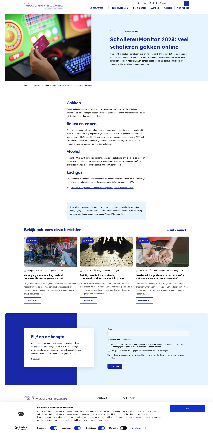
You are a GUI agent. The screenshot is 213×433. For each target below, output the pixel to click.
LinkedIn (36, 359)
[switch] (77, 428)
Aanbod (155, 8)
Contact (153, 3)
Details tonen (137, 428)
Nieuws (37, 85)
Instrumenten (139, 8)
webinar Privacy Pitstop (107, 214)
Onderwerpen (96, 10)
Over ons (142, 3)
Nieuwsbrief (183, 8)
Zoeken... (164, 3)
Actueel (168, 8)
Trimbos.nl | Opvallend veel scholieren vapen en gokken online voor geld (102, 187)
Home (26, 85)
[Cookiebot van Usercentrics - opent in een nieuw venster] (21, 428)
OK (187, 409)
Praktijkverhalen (119, 8)
